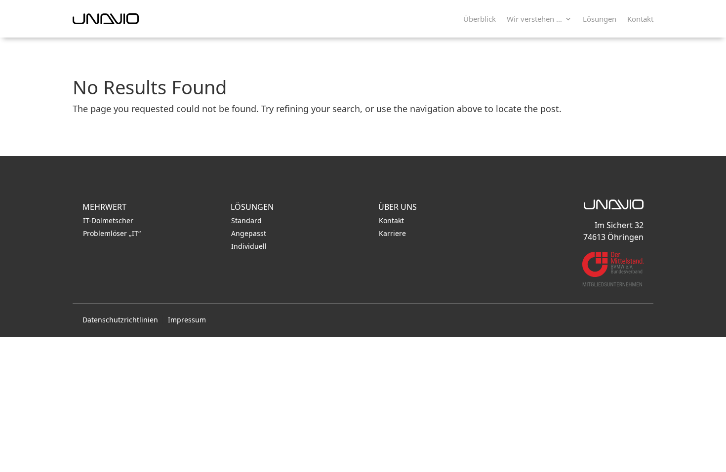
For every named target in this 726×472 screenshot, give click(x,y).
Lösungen (599, 19)
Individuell (249, 246)
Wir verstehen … (534, 19)
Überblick (479, 19)
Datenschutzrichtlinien (120, 319)
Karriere (392, 233)
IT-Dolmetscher (108, 220)
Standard (246, 220)
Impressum (187, 319)
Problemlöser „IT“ (112, 233)
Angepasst (248, 233)
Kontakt (640, 19)
